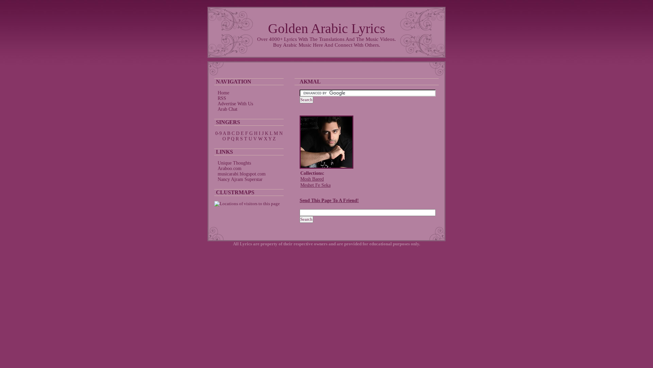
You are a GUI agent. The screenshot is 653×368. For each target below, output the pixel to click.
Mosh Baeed (312, 179)
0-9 (218, 133)
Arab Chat (227, 109)
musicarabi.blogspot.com (242, 174)
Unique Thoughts (234, 163)
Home (223, 92)
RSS (222, 98)
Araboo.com (229, 168)
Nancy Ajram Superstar (240, 179)
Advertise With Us (235, 103)
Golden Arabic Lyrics (326, 28)
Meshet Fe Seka (315, 185)
